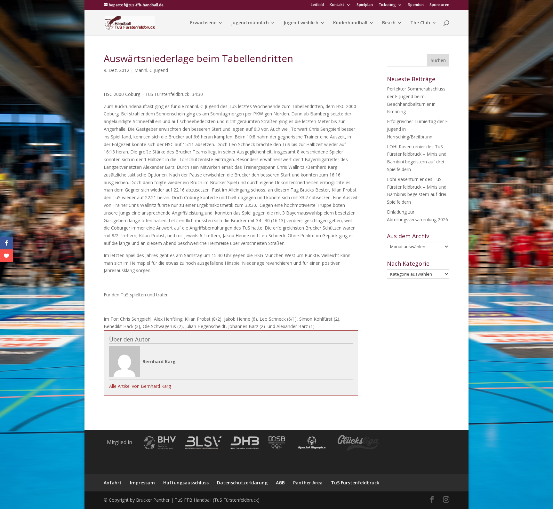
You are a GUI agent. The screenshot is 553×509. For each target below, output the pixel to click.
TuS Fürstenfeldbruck (355, 483)
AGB (280, 483)
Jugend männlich (250, 23)
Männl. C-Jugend (151, 70)
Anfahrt (113, 483)
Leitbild (317, 5)
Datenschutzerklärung (242, 483)
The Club (420, 23)
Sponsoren (439, 5)
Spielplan (365, 5)
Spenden (416, 5)
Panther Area (308, 483)
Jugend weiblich (301, 23)
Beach (389, 23)
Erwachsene (203, 23)
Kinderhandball (350, 23)
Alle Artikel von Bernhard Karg (140, 386)
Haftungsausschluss (186, 483)
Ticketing (387, 5)
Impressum (142, 483)
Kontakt (337, 5)
